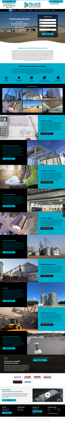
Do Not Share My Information (24, 418)
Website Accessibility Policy (45, 418)
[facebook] (33, 414)
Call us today (31, 60)
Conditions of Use (31, 418)
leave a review (22, 369)
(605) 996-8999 (54, 4)
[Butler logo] (17, 377)
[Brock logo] (47, 377)
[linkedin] (34, 414)
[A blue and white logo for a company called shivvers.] (27, 382)
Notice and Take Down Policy (38, 418)
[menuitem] (10, 10)
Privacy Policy (17, 418)
